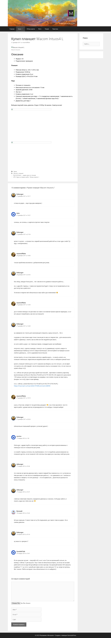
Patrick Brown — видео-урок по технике (24, 175)
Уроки (19, 29)
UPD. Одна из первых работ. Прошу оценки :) (26, 177)
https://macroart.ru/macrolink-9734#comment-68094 (32, 386)
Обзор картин (31, 29)
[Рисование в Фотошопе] (42, 13)
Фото (39, 29)
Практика (55, 29)
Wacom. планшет (18, 173)
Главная (12, 29)
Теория (47, 29)
